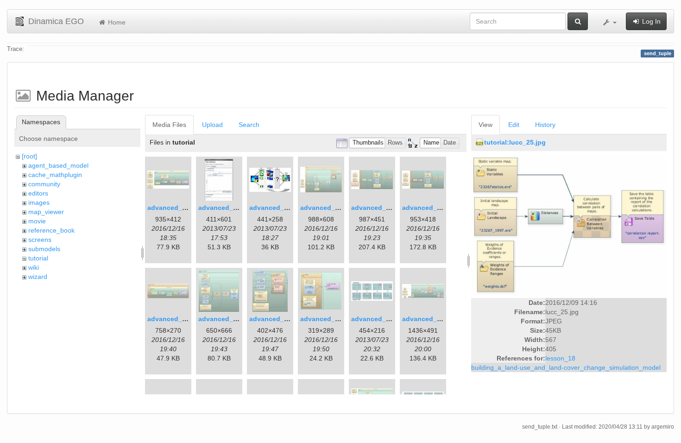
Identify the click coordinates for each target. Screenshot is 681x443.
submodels (44, 249)
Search (249, 124)
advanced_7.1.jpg (430, 207)
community (44, 184)
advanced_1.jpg (172, 207)
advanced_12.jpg (378, 319)
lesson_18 (560, 358)
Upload (212, 124)
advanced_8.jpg (172, 319)
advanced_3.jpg (274, 207)
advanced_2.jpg (223, 207)
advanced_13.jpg (429, 319)
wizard (37, 276)
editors (38, 193)
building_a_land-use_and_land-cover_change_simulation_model (566, 367)
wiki (33, 267)
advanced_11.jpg (327, 319)
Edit (513, 124)
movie (37, 221)
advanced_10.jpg (276, 319)
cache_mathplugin (55, 174)
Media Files (169, 124)
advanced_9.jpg (223, 319)
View (485, 124)
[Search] (578, 21)
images (39, 202)
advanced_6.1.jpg (379, 207)
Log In (650, 21)
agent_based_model (58, 165)
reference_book (51, 230)
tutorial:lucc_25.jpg (515, 142)
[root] (29, 156)
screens (39, 239)
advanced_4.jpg (325, 207)
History (545, 124)
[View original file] (569, 225)
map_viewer (46, 211)
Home (116, 22)
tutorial (38, 258)
